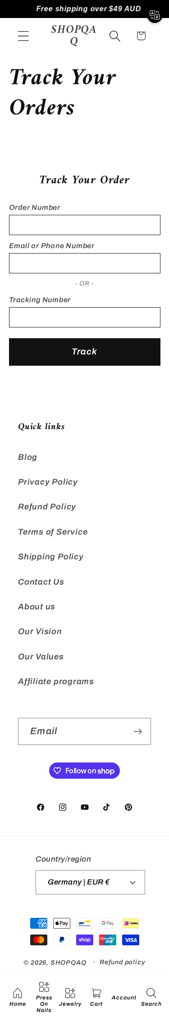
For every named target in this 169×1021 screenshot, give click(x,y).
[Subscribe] (138, 731)
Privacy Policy (48, 481)
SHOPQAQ (68, 962)
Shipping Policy (51, 556)
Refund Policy (47, 506)
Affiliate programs (56, 681)
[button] (23, 36)
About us (36, 606)
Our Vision (40, 631)
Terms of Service (52, 531)
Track (85, 351)
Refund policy (123, 962)
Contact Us (41, 581)
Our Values (41, 656)
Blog (27, 457)
